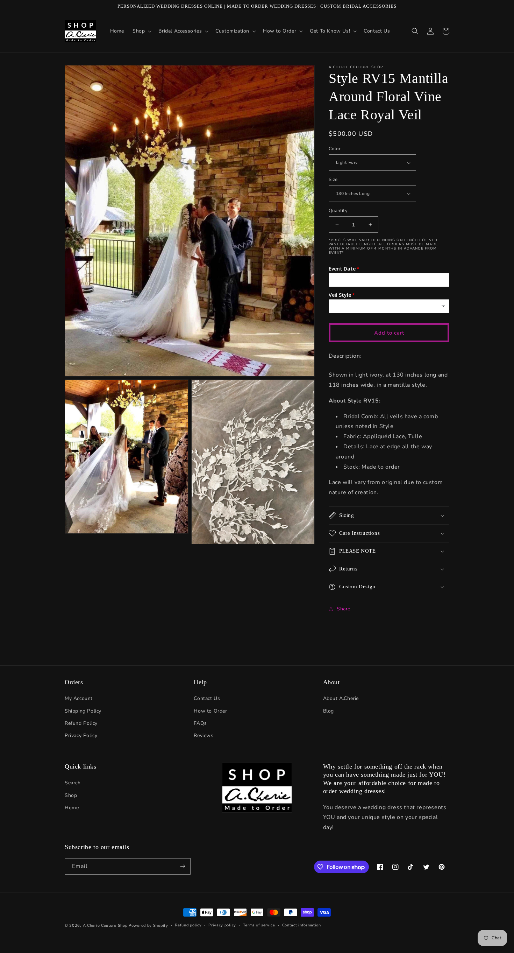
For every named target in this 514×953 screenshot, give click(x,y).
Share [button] (343, 608)
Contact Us (207, 698)
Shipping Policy (83, 711)
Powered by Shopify (148, 925)
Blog (328, 711)
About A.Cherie (341, 698)
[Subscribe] (182, 866)
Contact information (301, 925)
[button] (141, 31)
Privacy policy (222, 925)
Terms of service (259, 925)
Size (333, 179)
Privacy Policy (81, 735)
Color (335, 149)
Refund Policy (81, 723)
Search (73, 782)
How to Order (210, 711)
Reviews (203, 735)
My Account (79, 698)
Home (72, 807)
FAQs (200, 723)
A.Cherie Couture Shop (105, 925)
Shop (71, 795)
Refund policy (188, 925)
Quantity (338, 211)
